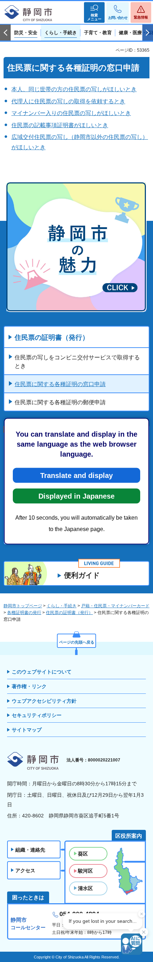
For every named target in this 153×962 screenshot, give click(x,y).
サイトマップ (27, 730)
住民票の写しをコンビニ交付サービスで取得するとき (77, 361)
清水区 (85, 888)
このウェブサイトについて (42, 672)
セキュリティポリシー (37, 715)
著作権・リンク (29, 686)
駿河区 (85, 871)
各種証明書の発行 (24, 612)
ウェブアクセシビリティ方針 (44, 701)
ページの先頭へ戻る (76, 642)
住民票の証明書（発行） (52, 337)
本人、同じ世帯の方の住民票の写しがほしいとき (74, 89)
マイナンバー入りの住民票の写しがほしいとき (71, 113)
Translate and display (76, 475)
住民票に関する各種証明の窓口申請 (60, 384)
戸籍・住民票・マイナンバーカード (115, 605)
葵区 (83, 854)
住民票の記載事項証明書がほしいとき (59, 125)
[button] (94, 12)
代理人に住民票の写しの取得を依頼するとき (68, 101)
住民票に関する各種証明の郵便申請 (60, 402)
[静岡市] (28, 13)
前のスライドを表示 (5, 33)
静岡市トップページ (23, 605)
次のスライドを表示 (147, 33)
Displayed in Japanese (76, 496)
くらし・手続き (61, 605)
